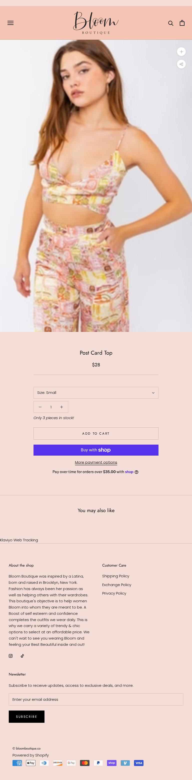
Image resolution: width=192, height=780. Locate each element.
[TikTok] (22, 656)
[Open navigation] (11, 23)
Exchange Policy (116, 584)
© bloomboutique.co (26, 748)
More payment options (96, 462)
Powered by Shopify (30, 755)
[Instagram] (10, 656)
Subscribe (26, 716)
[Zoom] (181, 51)
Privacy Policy (114, 593)
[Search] (171, 22)
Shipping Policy (115, 576)
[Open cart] (182, 23)
